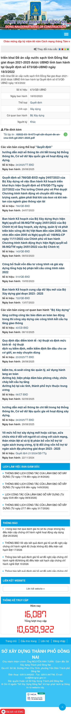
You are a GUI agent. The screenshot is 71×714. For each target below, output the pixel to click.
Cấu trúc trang (29, 641)
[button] (65, 134)
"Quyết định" (44, 147)
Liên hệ (45, 641)
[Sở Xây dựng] (35, 8)
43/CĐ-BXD (22, 327)
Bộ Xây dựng (37, 115)
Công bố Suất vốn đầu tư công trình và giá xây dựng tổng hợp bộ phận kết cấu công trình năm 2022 (33, 268)
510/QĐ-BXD (23, 276)
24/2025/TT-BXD (25, 164)
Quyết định (36, 102)
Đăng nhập (59, 641)
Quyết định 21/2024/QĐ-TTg (31, 453)
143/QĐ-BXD (23, 251)
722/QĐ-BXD (23, 298)
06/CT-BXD (22, 394)
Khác (33, 121)
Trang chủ (11, 641)
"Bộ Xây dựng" (60, 310)
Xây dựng (35, 109)
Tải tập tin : (32, 136)
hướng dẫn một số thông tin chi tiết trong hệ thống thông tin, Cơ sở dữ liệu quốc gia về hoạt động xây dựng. (35, 156)
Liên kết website (34, 588)
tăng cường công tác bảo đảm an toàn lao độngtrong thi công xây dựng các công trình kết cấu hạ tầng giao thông (35, 319)
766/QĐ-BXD (23, 206)
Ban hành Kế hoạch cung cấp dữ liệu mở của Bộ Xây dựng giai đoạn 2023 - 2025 (34, 291)
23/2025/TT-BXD (25, 357)
